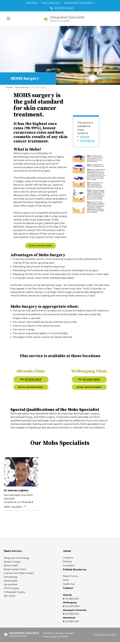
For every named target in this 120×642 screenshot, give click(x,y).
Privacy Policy (49, 636)
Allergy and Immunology (16, 558)
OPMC (112, 634)
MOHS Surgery (11, 588)
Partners (67, 561)
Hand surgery (11, 580)
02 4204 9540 (91, 379)
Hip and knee (10, 584)
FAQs (65, 580)
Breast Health (11, 565)
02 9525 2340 (63, 8)
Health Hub (69, 584)
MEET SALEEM (13, 507)
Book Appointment (41, 245)
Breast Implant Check (15, 569)
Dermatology (11, 577)
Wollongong (50, 3)
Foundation (69, 565)
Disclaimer (63, 636)
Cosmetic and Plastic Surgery (19, 573)
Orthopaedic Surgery (14, 592)
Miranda (32, 3)
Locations (68, 557)
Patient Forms (70, 576)
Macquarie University (79, 3)
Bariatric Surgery (12, 561)
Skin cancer (10, 596)
